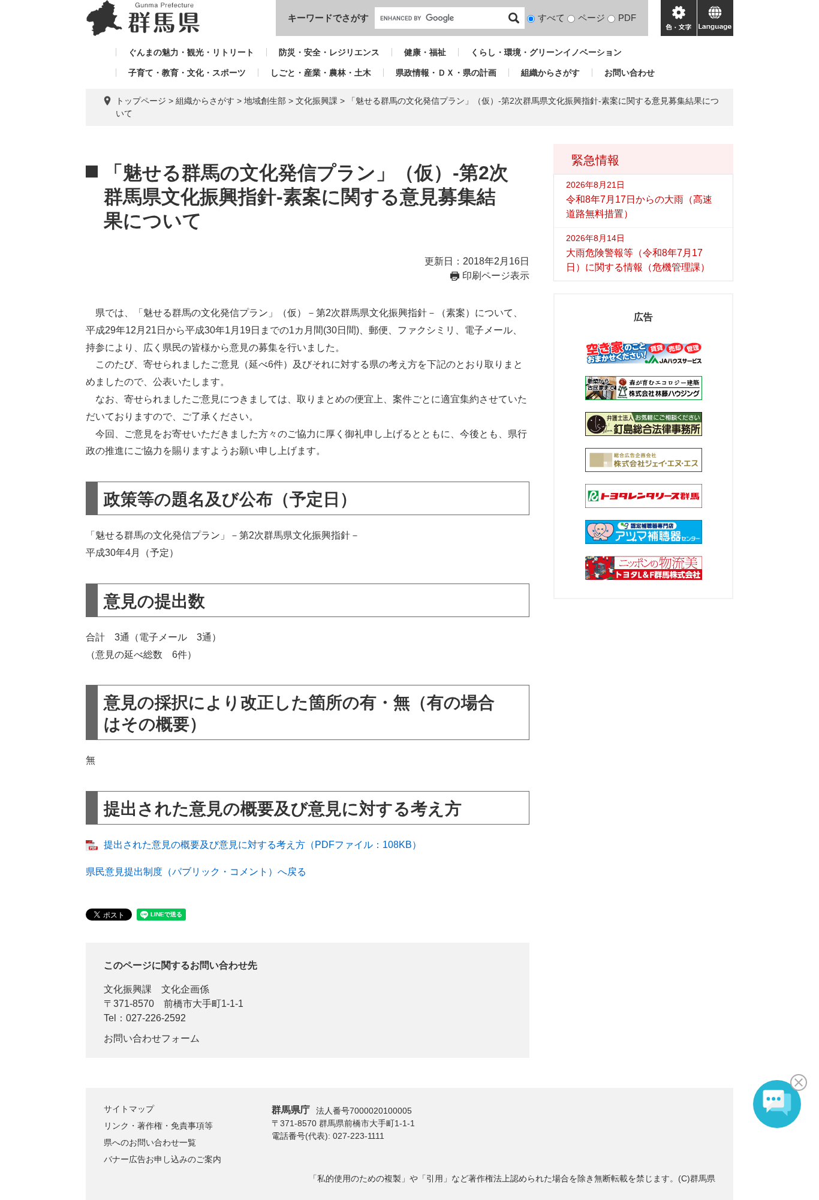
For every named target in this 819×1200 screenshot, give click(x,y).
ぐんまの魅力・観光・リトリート (191, 52)
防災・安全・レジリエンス (329, 52)
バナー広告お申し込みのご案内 (162, 1159)
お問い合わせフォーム (152, 1038)
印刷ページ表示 (495, 275)
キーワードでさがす (328, 18)
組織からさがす (550, 72)
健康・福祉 (425, 52)
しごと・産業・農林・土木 (320, 72)
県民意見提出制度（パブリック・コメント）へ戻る (196, 872)
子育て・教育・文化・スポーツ (187, 72)
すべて (551, 18)
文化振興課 (317, 101)
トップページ (141, 101)
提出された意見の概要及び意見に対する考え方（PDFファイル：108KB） (262, 845)
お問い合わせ (629, 72)
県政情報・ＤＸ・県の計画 (446, 72)
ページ (591, 18)
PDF (627, 18)
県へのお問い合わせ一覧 (150, 1142)
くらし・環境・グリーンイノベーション (546, 52)
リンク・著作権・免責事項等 (158, 1125)
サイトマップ (129, 1109)
